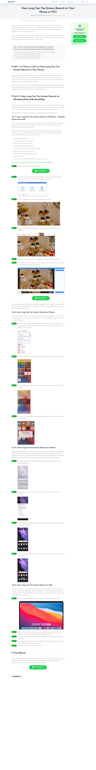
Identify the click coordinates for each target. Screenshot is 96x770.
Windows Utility (54, 1)
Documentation (71, 1)
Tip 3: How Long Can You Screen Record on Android (28, 56)
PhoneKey (63, 1)
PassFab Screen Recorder (18, 132)
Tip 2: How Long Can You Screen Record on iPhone (27, 54)
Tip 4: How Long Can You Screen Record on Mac (27, 58)
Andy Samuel (37, 15)
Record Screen (44, 15)
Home (24, 20)
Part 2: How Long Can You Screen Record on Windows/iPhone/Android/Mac (34, 49)
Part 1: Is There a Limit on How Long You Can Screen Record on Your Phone (34, 47)
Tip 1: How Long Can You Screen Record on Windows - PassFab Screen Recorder (35, 52)
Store (78, 1)
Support (82, 1)
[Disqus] (38, 693)
